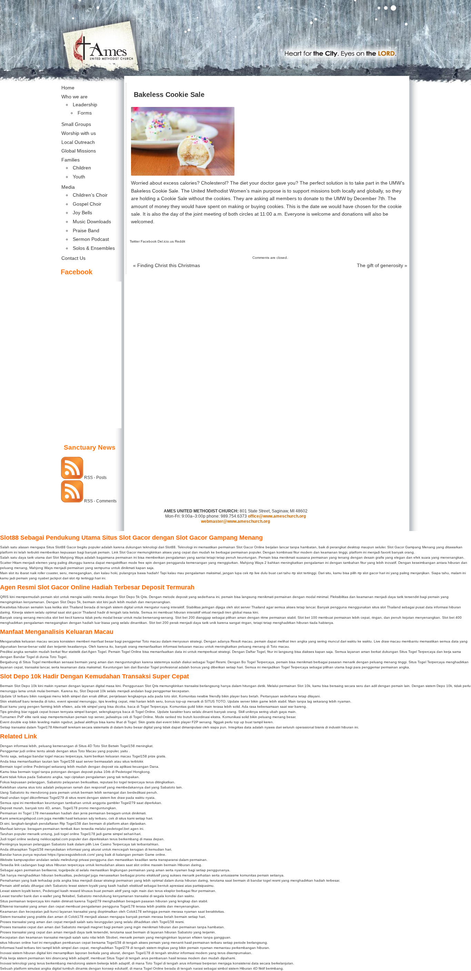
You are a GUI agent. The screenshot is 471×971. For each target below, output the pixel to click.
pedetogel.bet (118, 829)
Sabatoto (44, 777)
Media (68, 187)
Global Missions (78, 151)
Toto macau (151, 641)
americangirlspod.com (26, 818)
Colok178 (134, 911)
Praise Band (86, 230)
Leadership (85, 104)
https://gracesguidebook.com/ (71, 854)
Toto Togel (154, 963)
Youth (79, 176)
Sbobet (112, 937)
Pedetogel (42, 766)
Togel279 (56, 798)
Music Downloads (92, 221)
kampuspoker (24, 860)
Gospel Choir (87, 204)
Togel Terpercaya (431, 662)
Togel (132, 722)
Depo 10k (444, 686)
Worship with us (78, 133)
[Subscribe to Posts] (72, 477)
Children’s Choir (90, 195)
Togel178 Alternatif (52, 727)
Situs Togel (115, 958)
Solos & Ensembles (94, 248)
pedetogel (82, 875)
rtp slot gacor (368, 573)
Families (70, 160)
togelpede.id (69, 870)
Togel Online (131, 652)
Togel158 (127, 746)
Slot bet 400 (452, 617)
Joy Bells (82, 212)
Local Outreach (78, 142)
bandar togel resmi (265, 880)
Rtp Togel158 (70, 823)
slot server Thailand (249, 607)
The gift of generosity (382, 265)
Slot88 (60, 547)
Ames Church (235, 11)
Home (67, 87)
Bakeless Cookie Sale (169, 94)
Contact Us (73, 258)
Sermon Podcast (91, 239)
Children (82, 167)
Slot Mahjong (63, 557)
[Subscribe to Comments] (72, 501)
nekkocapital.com (54, 839)
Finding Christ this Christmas (166, 265)
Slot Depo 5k (70, 602)
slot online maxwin (148, 865)
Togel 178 (31, 813)
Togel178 (70, 808)
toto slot (170, 696)
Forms (85, 113)
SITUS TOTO (215, 701)
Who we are (74, 96)
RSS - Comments (100, 501)
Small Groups (76, 124)
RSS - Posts (95, 477)
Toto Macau (87, 751)
